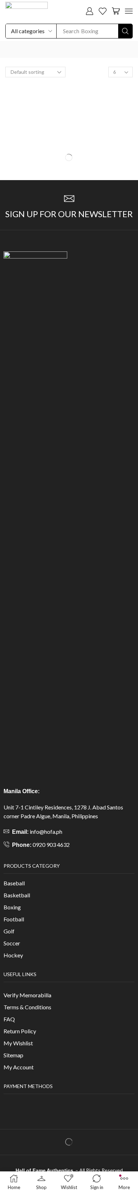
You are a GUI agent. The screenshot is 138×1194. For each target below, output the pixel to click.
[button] (89, 11)
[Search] (125, 31)
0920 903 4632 (51, 844)
